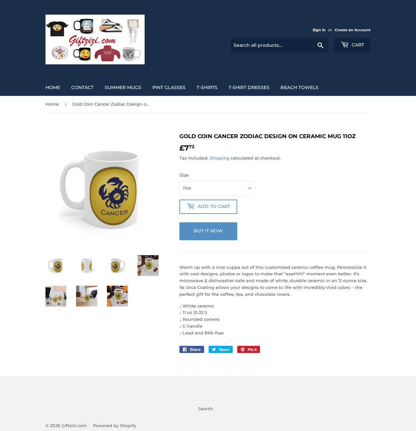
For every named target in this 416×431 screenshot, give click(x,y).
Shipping (219, 158)
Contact (82, 87)
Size (184, 175)
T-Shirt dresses (248, 87)
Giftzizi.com (74, 425)
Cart (357, 45)
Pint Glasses (169, 87)
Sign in (319, 30)
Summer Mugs (123, 87)
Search (205, 408)
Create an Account (352, 30)
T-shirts (207, 87)
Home (53, 87)
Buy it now (208, 231)
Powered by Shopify (114, 425)
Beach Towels (299, 87)
